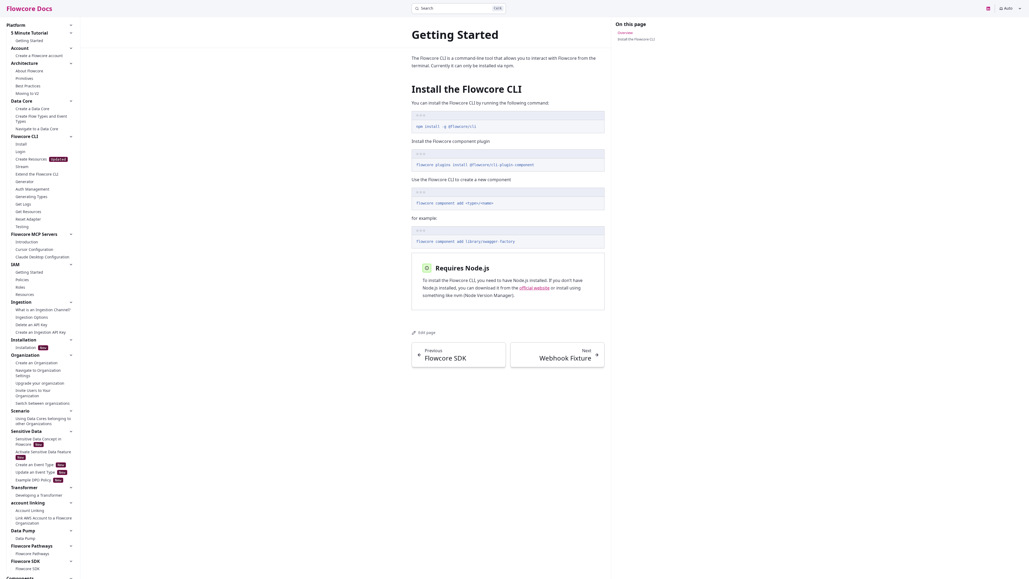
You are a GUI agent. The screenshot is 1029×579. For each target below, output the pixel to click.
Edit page (426, 332)
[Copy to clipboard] (598, 126)
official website (534, 288)
